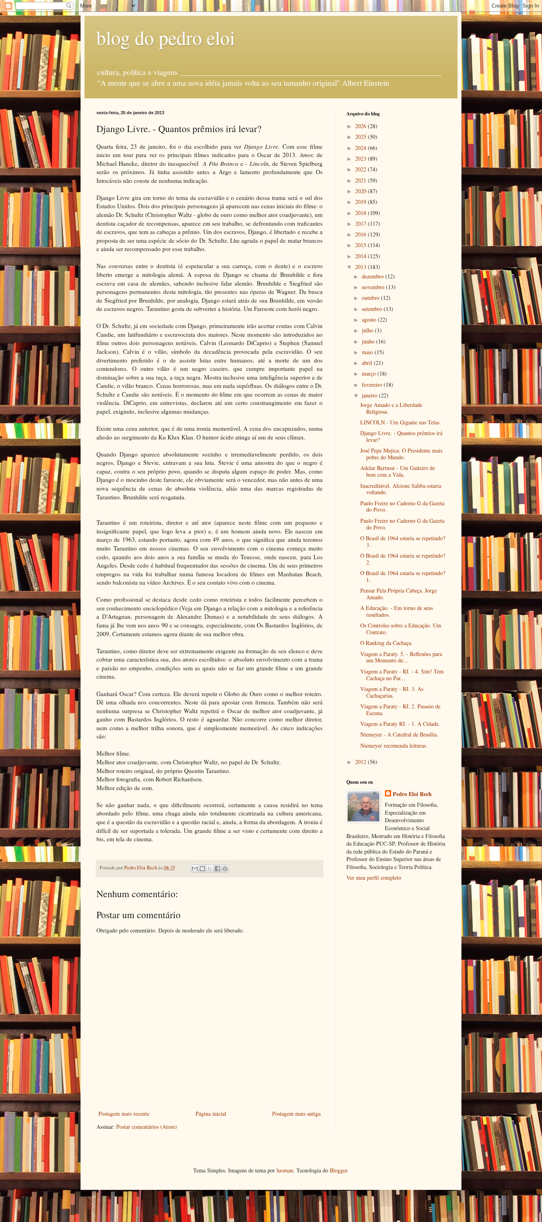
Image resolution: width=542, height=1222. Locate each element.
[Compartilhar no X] (210, 869)
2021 (361, 180)
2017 (361, 223)
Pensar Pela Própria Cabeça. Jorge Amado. (398, 594)
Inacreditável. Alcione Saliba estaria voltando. (400, 489)
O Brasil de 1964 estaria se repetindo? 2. (402, 559)
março (369, 373)
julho (368, 330)
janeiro (370, 395)
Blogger (338, 1170)
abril (368, 362)
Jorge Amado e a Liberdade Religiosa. (391, 408)
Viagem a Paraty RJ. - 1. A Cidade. (400, 723)
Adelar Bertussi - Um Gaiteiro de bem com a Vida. (397, 471)
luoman (285, 1170)
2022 (361, 169)
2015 (361, 245)
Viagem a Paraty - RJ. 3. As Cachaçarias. (391, 692)
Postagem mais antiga (296, 1113)
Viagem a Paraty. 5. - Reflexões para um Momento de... (401, 657)
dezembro (373, 276)
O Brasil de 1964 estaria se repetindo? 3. (402, 541)
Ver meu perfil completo (373, 877)
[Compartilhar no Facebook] (217, 869)
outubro (371, 297)
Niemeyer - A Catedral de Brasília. (399, 734)
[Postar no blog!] (202, 869)
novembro (374, 287)
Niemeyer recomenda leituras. (393, 745)
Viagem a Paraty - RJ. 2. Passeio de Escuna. (400, 709)
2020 (361, 191)
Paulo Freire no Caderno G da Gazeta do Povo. (402, 506)
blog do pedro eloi (165, 37)
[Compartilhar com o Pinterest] (225, 869)
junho (369, 341)
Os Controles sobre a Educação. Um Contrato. (400, 629)
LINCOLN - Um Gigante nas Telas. (400, 422)
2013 (361, 266)
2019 (361, 201)
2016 (361, 234)
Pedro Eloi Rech (412, 794)
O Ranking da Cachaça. (386, 642)
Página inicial (211, 1113)
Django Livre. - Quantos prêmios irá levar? (401, 436)
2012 (361, 761)
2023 (361, 158)
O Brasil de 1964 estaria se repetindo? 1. (402, 576)
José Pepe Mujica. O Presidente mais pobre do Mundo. (401, 454)
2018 (361, 213)
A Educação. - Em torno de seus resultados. (396, 611)
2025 (361, 136)
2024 (361, 148)
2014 (361, 256)
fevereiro (373, 384)
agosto (370, 319)
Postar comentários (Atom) (146, 1126)
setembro (373, 309)
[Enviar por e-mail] (195, 869)
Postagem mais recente (123, 1113)
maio (368, 352)
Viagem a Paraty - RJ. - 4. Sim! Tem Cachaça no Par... (402, 675)
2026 (361, 126)
